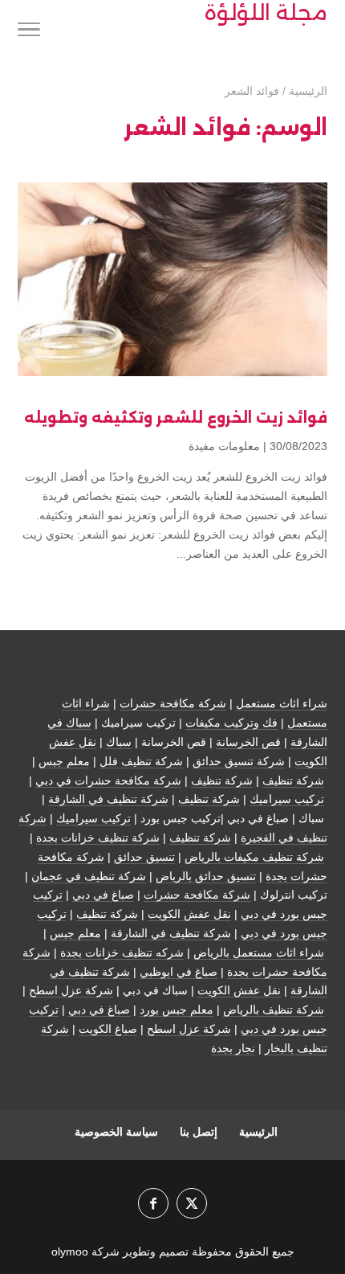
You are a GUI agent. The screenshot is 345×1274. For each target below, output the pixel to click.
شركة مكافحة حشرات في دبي (108, 780)
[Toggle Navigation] (29, 32)
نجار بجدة (233, 1048)
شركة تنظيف (293, 780)
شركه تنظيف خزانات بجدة (122, 952)
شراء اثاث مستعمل (281, 703)
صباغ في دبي (103, 894)
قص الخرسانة (248, 741)
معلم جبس (64, 761)
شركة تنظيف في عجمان (88, 876)
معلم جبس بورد (176, 1009)
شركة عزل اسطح (71, 990)
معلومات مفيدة (224, 446)
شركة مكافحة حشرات (173, 703)
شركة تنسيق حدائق (239, 761)
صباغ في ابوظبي (178, 971)
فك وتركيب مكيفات (231, 722)
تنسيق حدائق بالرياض (206, 876)
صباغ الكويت (108, 1028)
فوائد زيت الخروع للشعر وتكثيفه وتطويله (175, 418)
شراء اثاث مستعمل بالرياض (258, 952)
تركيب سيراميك (287, 799)
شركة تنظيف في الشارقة (108, 799)
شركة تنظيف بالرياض (273, 1009)
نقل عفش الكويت (189, 913)
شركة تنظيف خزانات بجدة (98, 837)
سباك (119, 741)
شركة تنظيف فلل (141, 761)
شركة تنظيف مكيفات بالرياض (254, 856)
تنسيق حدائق (144, 856)
